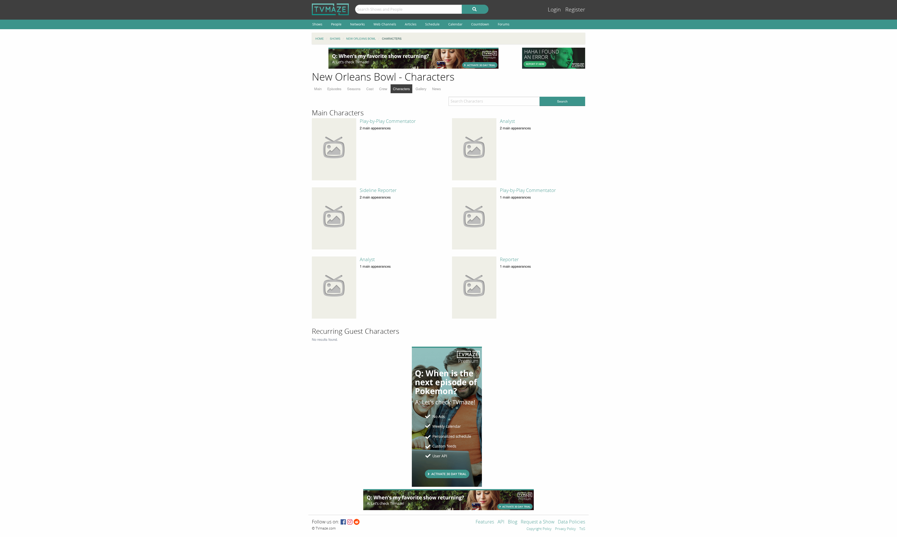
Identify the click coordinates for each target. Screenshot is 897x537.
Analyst (507, 121)
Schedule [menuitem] (432, 24)
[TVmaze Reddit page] (357, 522)
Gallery (421, 88)
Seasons (354, 88)
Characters (401, 88)
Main (318, 88)
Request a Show (537, 522)
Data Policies (571, 522)
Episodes (334, 88)
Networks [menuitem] (357, 24)
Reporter (509, 259)
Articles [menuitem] (410, 24)
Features (485, 522)
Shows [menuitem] (317, 24)
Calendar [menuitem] (455, 24)
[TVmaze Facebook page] (343, 522)
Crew (383, 88)
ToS (582, 529)
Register (575, 10)
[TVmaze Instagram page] (349, 522)
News (436, 88)
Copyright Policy (539, 529)
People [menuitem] (336, 24)
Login (554, 10)
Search (562, 101)
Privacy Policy (565, 529)
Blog (512, 522)
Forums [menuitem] (503, 24)
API (501, 522)
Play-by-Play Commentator (388, 121)
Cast (370, 88)
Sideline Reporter (378, 190)
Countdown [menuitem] (480, 24)
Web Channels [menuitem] (385, 24)
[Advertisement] (413, 58)
